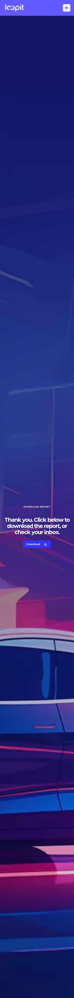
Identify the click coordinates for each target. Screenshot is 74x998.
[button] (66, 8)
